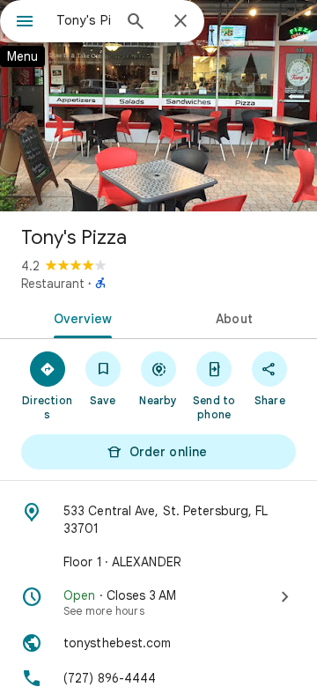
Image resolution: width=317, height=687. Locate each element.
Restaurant (53, 284)
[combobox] (83, 20)
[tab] (80, 317)
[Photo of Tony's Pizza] (158, 105)
